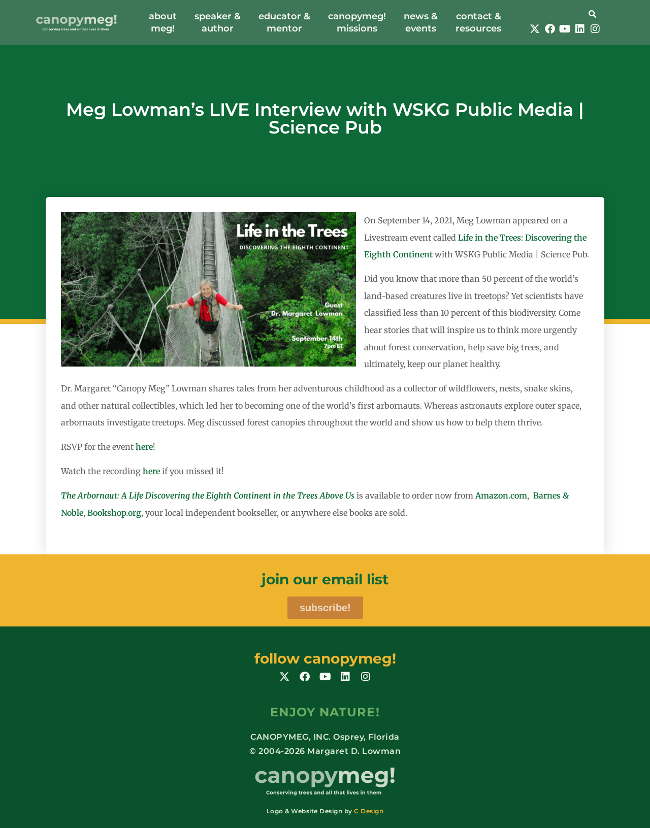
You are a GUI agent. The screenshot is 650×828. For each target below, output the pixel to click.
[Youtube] (565, 29)
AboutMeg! (163, 22)
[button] (565, 13)
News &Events (421, 22)
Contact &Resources (478, 22)
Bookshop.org (114, 513)
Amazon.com (501, 495)
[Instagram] (595, 29)
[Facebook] (550, 29)
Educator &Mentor (284, 22)
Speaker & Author (217, 22)
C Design (368, 811)
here (144, 447)
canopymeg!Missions (357, 22)
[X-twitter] (535, 29)
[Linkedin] (580, 29)
